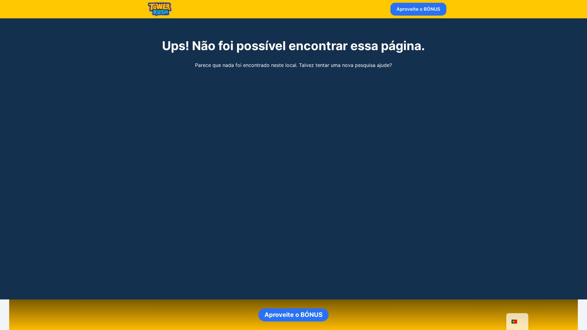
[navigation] (517, 321)
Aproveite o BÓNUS (418, 9)
